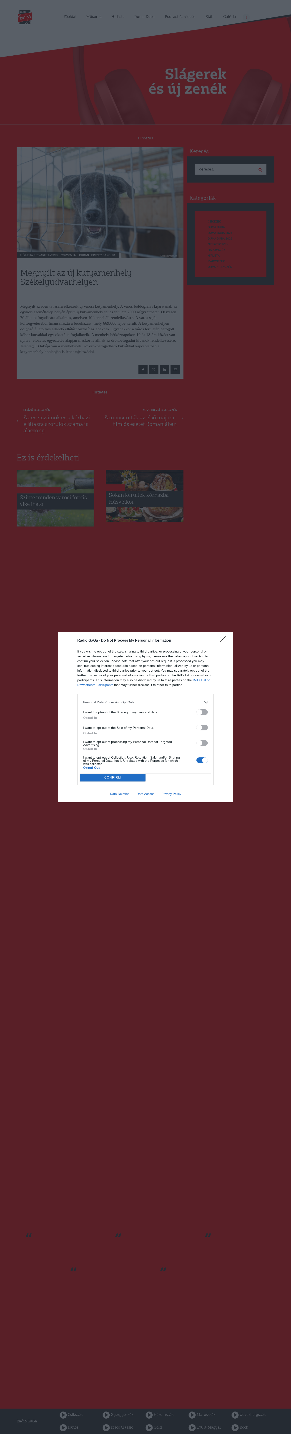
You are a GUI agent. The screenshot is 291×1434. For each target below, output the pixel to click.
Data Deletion (120, 794)
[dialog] (145, 717)
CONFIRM (112, 777)
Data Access (145, 794)
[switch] (202, 712)
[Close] (224, 640)
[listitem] (145, 702)
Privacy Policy (171, 794)
